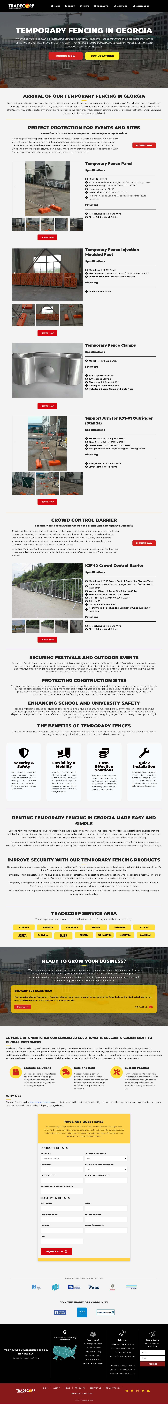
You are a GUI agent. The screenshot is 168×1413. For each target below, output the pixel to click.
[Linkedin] (142, 1390)
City (43, 1236)
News (67, 1388)
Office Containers (93, 1348)
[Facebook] (126, 1390)
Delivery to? (48, 1175)
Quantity (46, 1164)
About (56, 1388)
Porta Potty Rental (93, 1355)
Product (46, 1153)
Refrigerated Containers (93, 1363)
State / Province (94, 1225)
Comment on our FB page (122, 1348)
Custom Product (137, 1068)
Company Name (49, 1214)
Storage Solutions (37, 1068)
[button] (14, 189)
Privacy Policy (113, 1388)
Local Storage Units (93, 1359)
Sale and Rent (84, 1068)
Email (88, 1203)
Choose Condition (95, 1153)
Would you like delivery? (99, 1164)
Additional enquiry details (57, 1186)
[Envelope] (148, 1390)
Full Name (46, 1203)
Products (80, 1388)
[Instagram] (137, 1390)
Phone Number (93, 1214)
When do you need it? (97, 1175)
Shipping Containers (93, 1344)
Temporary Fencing (93, 1352)
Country (46, 1225)
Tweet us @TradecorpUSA (122, 1344)
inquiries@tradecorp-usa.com (123, 1356)
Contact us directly (123, 1352)
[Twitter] (132, 1390)
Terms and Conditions (82, 1394)
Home (45, 1388)
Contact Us (141, 1007)
